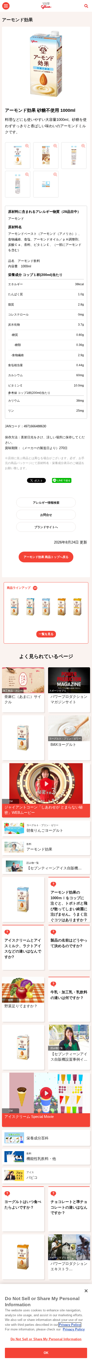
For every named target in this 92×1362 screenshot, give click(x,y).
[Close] (86, 1290)
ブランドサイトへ (46, 527)
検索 (86, 6)
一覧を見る (46, 634)
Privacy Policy (70, 1325)
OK (46, 1353)
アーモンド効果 (17, 19)
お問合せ (46, 515)
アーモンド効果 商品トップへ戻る (46, 557)
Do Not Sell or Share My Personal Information (46, 1339)
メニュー (6, 6)
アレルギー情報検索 (46, 502)
